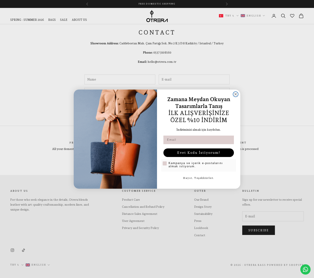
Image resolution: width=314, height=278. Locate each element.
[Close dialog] (235, 94)
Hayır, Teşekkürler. (198, 177)
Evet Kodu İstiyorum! (198, 153)
